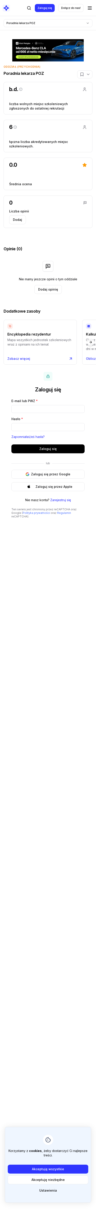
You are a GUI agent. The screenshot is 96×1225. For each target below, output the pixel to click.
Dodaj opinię (48, 289)
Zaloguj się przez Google (50, 474)
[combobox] (48, 23)
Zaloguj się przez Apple (53, 486)
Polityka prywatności (36, 513)
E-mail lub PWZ (24, 401)
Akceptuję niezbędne (48, 1180)
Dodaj (17, 220)
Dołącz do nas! (71, 8)
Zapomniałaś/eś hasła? (28, 437)
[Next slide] (90, 342)
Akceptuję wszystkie (48, 1169)
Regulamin (64, 513)
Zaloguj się (45, 8)
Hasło (17, 419)
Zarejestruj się (60, 500)
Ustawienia (48, 1190)
